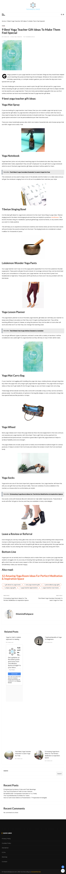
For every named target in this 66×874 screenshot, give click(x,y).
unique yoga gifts (10, 588)
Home (4, 21)
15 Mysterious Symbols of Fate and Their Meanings (20, 789)
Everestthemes (36, 872)
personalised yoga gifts (52, 585)
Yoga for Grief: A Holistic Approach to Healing (13, 638)
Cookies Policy (6, 843)
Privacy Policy (6, 839)
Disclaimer (5, 848)
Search (6, 771)
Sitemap (4, 857)
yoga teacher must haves (51, 588)
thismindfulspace (30, 36)
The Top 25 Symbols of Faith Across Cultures (18, 791)
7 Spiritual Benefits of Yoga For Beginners (53, 638)
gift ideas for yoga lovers (13, 585)
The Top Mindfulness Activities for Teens (16, 796)
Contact (4, 862)
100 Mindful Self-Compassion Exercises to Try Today (20, 793)
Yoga (3, 25)
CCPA (4, 852)
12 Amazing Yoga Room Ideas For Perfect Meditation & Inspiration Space (32, 577)
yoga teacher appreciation (29, 588)
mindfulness (55, 217)
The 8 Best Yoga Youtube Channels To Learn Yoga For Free (50, 599)
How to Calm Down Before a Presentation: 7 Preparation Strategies (25, 798)
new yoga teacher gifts (33, 585)
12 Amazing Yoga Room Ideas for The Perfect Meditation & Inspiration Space (16, 599)
